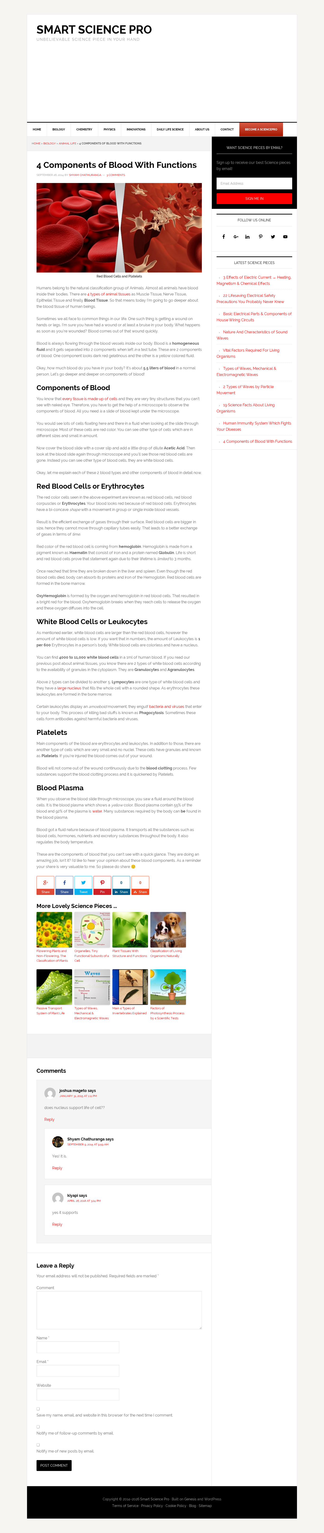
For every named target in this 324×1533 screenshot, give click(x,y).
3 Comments (115, 175)
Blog (192, 1506)
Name (43, 1338)
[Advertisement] (162, 86)
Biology (49, 143)
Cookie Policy (176, 1506)
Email (42, 1361)
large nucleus (69, 688)
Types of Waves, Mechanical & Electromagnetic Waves (91, 1013)
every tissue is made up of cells (89, 399)
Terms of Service (125, 1506)
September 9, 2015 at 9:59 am (88, 1144)
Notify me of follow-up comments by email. (75, 1433)
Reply (49, 1119)
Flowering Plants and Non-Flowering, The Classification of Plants (52, 956)
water (97, 811)
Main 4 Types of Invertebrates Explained (129, 1010)
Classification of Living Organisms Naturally (166, 953)
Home (36, 143)
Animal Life (67, 143)
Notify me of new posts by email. (65, 1451)
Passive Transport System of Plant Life (51, 1010)
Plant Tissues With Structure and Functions (129, 953)
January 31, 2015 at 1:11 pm (78, 1096)
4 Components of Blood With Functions (257, 441)
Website (44, 1385)
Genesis (190, 1499)
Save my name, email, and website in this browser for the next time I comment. (105, 1415)
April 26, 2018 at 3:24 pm (84, 1200)
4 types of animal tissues (108, 294)
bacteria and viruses (166, 706)
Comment (45, 1288)
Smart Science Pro (94, 29)
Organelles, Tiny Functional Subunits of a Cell (91, 956)
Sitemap (205, 1506)
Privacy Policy (152, 1506)
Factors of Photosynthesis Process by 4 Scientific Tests (167, 1013)
